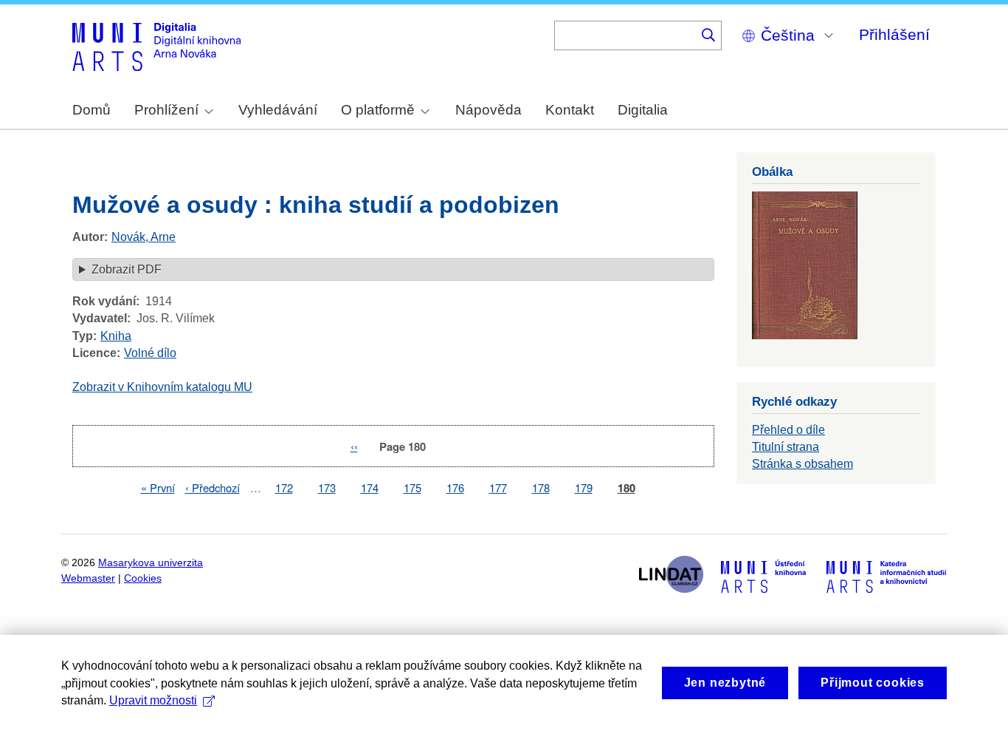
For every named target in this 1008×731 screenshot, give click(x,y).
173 (327, 487)
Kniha (115, 336)
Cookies (143, 578)
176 (455, 487)
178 (541, 487)
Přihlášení (894, 34)
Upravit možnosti (153, 700)
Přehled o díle (788, 430)
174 (370, 487)
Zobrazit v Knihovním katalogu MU (162, 387)
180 (626, 488)
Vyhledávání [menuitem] (277, 110)
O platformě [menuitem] (378, 110)
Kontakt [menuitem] (569, 110)
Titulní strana (785, 447)
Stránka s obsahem (802, 464)
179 (584, 487)
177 (498, 487)
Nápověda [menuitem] (488, 110)
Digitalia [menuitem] (643, 110)
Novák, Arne (143, 237)
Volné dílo (150, 353)
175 (412, 487)
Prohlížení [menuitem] (166, 110)
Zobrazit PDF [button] (127, 269)
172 (284, 487)
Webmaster (88, 578)
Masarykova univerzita (150, 562)
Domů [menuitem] (91, 110)
